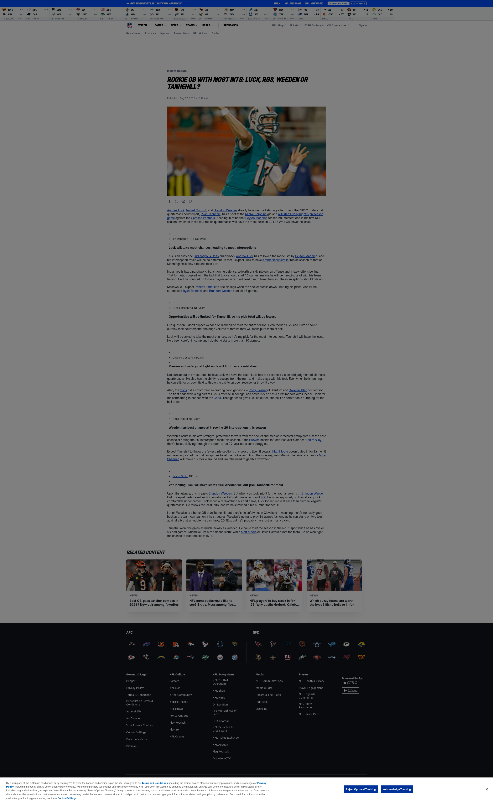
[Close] (487, 789)
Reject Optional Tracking (361, 789)
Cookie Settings (67, 797)
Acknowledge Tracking (397, 789)
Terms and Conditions (155, 782)
